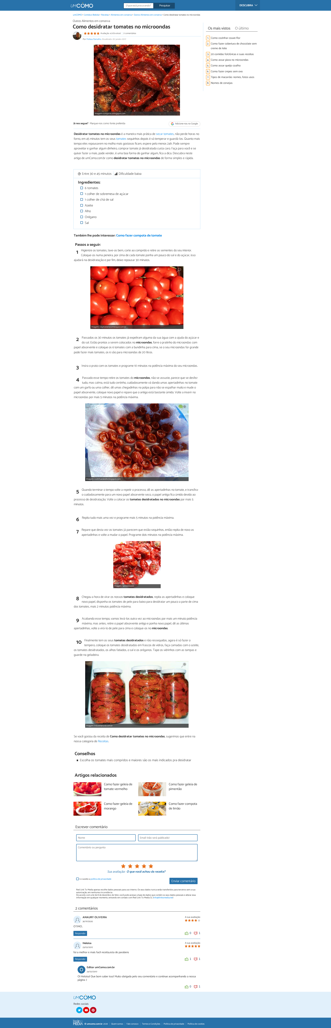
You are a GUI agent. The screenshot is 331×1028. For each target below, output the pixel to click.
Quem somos (117, 1024)
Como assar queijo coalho (226, 65)
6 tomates (91, 188)
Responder (80, 933)
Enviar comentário (183, 881)
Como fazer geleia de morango (118, 806)
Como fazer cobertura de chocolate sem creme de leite (234, 46)
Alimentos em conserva (121, 15)
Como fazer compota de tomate (139, 235)
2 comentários (129, 33)
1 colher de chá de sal (98, 199)
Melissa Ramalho (93, 39)
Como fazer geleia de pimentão (183, 787)
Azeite (88, 205)
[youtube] (86, 1010)
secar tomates (165, 134)
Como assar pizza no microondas (229, 60)
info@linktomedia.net (163, 898)
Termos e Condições (151, 1024)
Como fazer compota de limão (183, 806)
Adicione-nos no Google (186, 124)
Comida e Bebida (91, 15)
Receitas (105, 15)
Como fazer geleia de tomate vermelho (118, 787)
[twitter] (79, 1010)
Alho (87, 211)
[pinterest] (93, 1010)
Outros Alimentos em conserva (148, 15)
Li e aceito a (95, 879)
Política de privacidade (174, 1024)
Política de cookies (196, 1024)
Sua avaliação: (116, 872)
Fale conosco (132, 1024)
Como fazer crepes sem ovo (227, 71)
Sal (86, 223)
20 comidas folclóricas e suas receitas (232, 54)
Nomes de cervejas (222, 83)
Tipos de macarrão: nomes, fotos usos (232, 77)
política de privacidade (101, 879)
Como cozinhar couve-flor (225, 38)
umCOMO (77, 15)
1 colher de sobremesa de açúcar (106, 194)
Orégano (90, 217)
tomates (121, 138)
